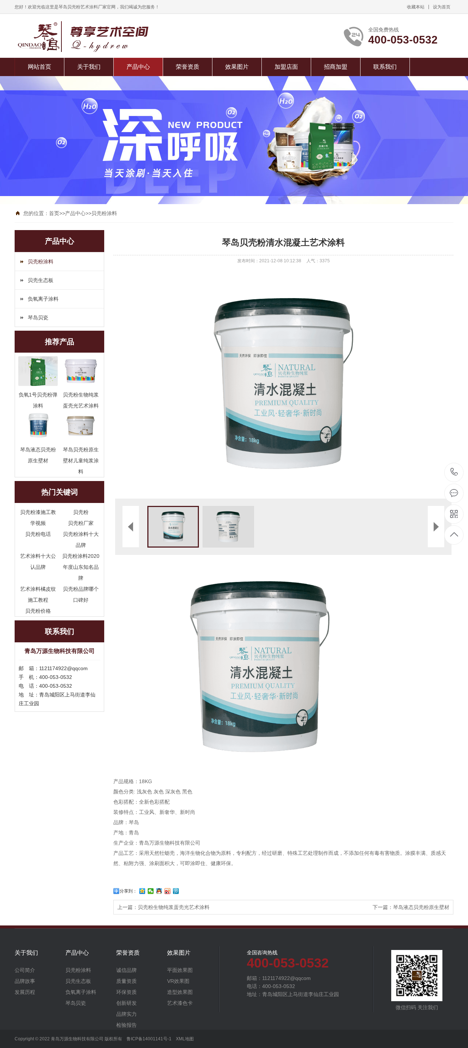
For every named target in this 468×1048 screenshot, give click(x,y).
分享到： (128, 891)
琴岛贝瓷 (38, 317)
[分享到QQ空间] (142, 891)
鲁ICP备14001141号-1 (149, 1038)
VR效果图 (178, 981)
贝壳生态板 (40, 280)
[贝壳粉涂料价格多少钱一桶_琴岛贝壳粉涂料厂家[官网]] (103, 36)
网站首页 (39, 67)
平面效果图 (180, 970)
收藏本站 (415, 7)
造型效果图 (180, 992)
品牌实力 (126, 1014)
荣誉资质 (187, 67)
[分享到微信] (151, 891)
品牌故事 (25, 981)
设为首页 (441, 7)
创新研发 (126, 1003)
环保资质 (126, 992)
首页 (54, 213)
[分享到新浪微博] (168, 891)
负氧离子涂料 (43, 299)
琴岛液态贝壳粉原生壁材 (421, 907)
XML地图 (185, 1038)
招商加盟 (335, 67)
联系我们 (385, 67)
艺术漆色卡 (180, 1003)
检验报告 (126, 1025)
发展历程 (25, 992)
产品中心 (138, 67)
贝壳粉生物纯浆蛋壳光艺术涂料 (174, 907)
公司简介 (25, 970)
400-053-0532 (454, 472)
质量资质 (126, 981)
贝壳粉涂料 (104, 213)
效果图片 (237, 67)
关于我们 (89, 67)
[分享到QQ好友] (159, 891)
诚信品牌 (126, 970)
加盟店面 (286, 67)
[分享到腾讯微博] (176, 891)
